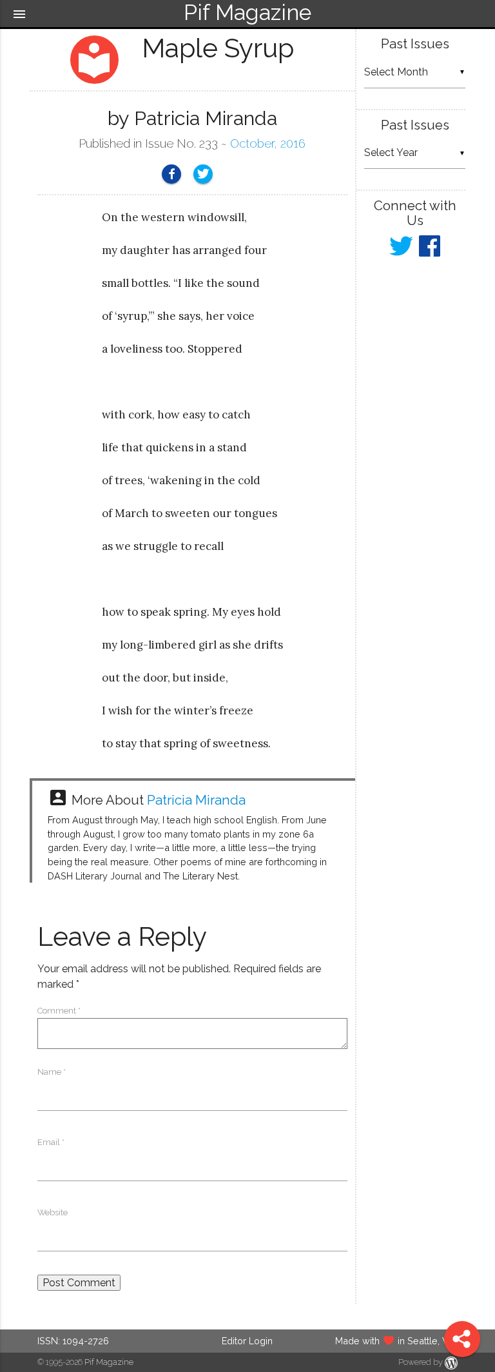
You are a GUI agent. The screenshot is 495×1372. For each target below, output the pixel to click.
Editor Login (247, 1340)
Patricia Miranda (196, 800)
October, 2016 (268, 143)
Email (50, 1142)
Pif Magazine (108, 1362)
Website (52, 1212)
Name (51, 1072)
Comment (59, 1010)
